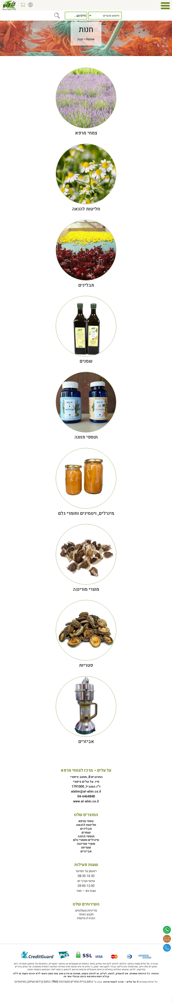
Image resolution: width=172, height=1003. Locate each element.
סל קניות (21, 6)
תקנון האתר (86, 914)
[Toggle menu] (165, 5)
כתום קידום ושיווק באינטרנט (32, 981)
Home (90, 39)
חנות (80, 39)
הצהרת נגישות (86, 918)
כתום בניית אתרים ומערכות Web (72, 981)
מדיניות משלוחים (86, 910)
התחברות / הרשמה (29, 6)
